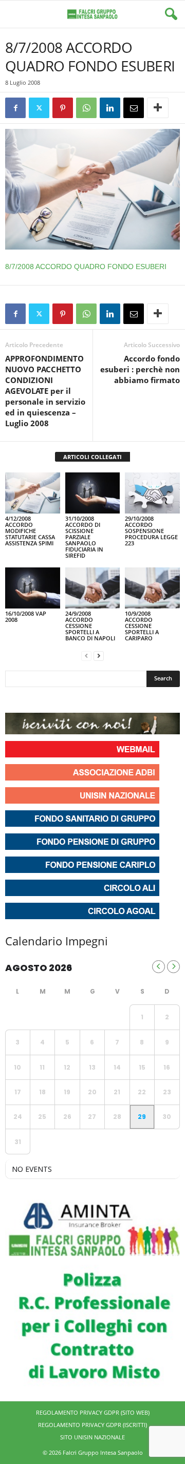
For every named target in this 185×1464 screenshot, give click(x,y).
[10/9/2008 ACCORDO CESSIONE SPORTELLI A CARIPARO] (152, 588)
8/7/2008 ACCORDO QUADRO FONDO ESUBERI (85, 266)
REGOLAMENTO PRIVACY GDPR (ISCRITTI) (92, 1425)
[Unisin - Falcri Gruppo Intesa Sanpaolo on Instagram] (33, 700)
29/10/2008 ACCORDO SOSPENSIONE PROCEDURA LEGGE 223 (151, 531)
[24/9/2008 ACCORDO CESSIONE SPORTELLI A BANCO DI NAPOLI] (92, 588)
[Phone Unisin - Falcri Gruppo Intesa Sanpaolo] (70, 700)
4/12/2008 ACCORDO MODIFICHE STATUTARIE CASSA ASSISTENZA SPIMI (30, 531)
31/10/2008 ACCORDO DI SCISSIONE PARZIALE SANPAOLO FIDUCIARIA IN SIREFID (84, 537)
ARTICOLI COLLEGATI (92, 457)
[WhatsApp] (86, 108)
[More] (158, 108)
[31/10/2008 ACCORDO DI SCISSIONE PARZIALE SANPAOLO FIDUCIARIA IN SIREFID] (92, 493)
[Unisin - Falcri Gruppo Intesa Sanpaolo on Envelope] (89, 700)
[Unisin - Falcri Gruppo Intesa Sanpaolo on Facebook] (14, 700)
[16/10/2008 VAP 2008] (32, 588)
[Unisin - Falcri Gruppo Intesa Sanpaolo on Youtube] (51, 700)
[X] (39, 108)
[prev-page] (86, 655)
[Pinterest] (62, 108)
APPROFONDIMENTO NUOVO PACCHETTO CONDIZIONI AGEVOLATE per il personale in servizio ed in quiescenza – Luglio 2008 (45, 390)
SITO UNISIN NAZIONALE (92, 1437)
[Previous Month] (158, 966)
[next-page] (99, 655)
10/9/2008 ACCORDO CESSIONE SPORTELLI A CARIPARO (142, 626)
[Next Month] (173, 966)
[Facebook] (15, 108)
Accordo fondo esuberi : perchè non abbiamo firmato (140, 369)
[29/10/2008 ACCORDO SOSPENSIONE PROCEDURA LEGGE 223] (152, 493)
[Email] (133, 108)
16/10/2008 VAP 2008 (25, 616)
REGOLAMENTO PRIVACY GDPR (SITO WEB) (93, 1412)
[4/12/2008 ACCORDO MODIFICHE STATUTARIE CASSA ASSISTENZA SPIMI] (32, 493)
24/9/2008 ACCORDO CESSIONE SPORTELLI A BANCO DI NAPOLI (90, 626)
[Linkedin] (110, 108)
